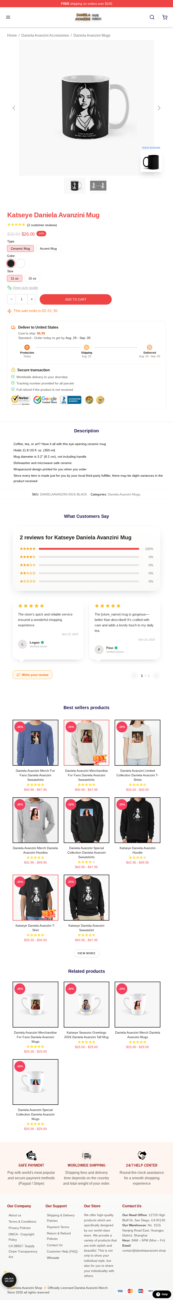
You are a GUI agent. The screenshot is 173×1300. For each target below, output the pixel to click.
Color (11, 256)
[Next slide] (159, 108)
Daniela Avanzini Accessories (45, 35)
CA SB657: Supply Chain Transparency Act (23, 1251)
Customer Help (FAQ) (62, 1251)
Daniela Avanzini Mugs (91, 35)
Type (10, 241)
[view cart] (165, 17)
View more (86, 953)
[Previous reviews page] (134, 676)
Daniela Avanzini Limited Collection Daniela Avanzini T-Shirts (137, 775)
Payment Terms (58, 1227)
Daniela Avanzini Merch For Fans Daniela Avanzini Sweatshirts (35, 775)
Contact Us (55, 1245)
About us (15, 1215)
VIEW (35, 761)
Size (10, 271)
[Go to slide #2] (98, 186)
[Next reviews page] (156, 676)
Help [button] (165, 1294)
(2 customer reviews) (42, 225)
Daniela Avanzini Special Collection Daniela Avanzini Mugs (35, 1114)
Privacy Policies (20, 1228)
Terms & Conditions (22, 1221)
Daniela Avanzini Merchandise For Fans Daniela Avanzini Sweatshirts (86, 775)
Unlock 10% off (9, 1280)
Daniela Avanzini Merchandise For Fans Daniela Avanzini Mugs (35, 1037)
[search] (152, 17)
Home (12, 35)
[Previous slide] (14, 108)
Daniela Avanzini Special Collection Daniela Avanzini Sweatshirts (86, 852)
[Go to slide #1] (75, 186)
